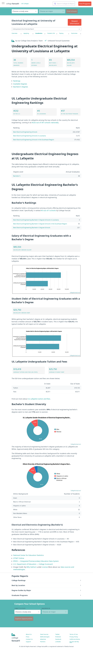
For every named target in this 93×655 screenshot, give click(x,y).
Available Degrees (20, 84)
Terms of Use (74, 634)
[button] (74, 22)
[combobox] (64, 4)
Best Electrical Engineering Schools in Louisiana (29, 136)
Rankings (16, 81)
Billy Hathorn (32, 567)
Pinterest (58, 637)
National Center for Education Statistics (28, 555)
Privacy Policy (74, 637)
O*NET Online (18, 558)
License (45, 567)
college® (16, 639)
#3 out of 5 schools (48, 210)
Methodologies (44, 637)
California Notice (75, 639)
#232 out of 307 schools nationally (45, 122)
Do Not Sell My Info (74, 642)
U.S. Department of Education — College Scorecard (33, 564)
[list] (17, 33)
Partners (42, 642)
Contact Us (29, 639)
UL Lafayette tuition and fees (39, 399)
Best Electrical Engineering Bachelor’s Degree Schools (31, 228)
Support (28, 642)
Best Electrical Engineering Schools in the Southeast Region (33, 140)
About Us (29, 634)
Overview (14, 33)
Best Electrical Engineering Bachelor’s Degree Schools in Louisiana (36, 220)
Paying (61, 33)
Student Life (51, 33)
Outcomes (74, 33)
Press (27, 637)
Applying (26, 33)
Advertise (43, 639)
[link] (17, 33)
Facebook (58, 639)
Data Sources (44, 634)
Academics (38, 33)
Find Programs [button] (84, 4)
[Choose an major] (52, 11)
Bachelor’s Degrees (20, 87)
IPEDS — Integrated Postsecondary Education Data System (36, 561)
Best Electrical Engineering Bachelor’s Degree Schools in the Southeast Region (40, 224)
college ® (12, 4)
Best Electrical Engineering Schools (25, 132)
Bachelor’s (16, 176)
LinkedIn (58, 642)
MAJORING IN (46, 608)
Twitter (57, 634)
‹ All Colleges (25, 3)
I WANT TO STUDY (19, 608)
